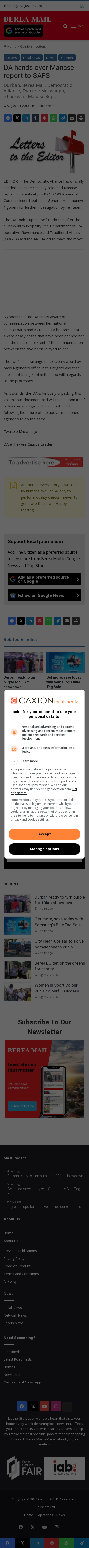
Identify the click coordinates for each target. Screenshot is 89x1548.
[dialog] (44, 774)
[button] (44, 761)
